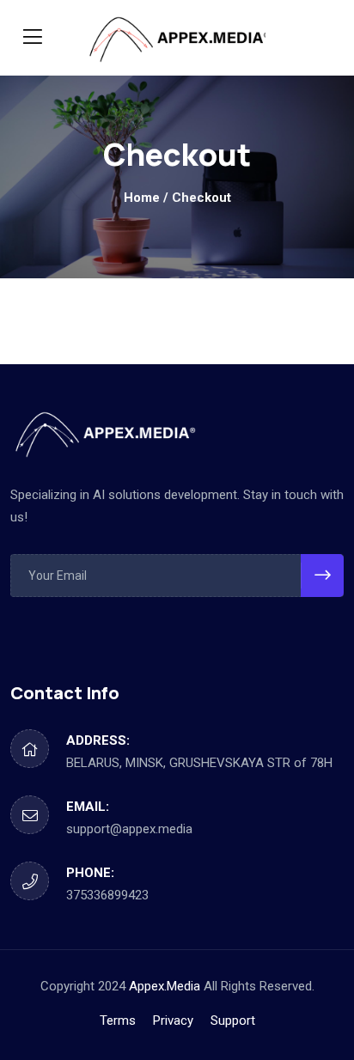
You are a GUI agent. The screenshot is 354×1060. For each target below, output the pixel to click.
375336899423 (107, 895)
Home (142, 197)
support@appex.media (129, 829)
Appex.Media (164, 986)
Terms (118, 1020)
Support (233, 1020)
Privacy (173, 1020)
